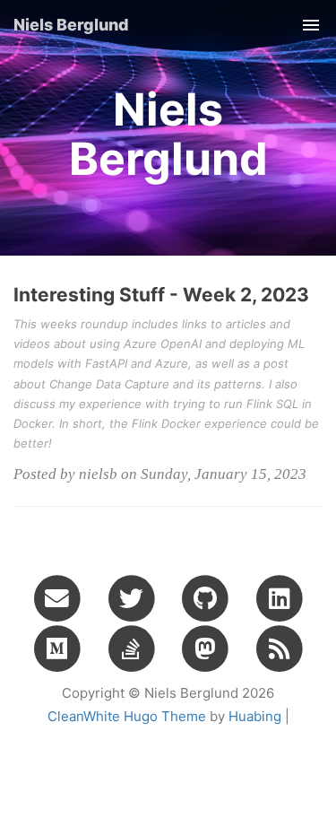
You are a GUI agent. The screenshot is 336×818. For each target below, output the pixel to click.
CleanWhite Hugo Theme (126, 716)
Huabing (254, 716)
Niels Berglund (71, 24)
